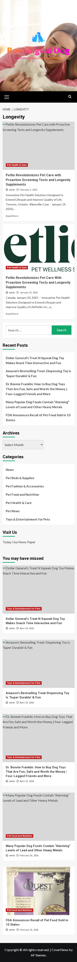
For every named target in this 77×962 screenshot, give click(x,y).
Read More (12, 215)
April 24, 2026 (27, 628)
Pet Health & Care (17, 165)
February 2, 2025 (28, 189)
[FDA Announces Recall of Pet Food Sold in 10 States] (39, 891)
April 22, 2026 (27, 781)
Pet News (13, 511)
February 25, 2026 (29, 929)
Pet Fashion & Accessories (25, 486)
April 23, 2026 (27, 702)
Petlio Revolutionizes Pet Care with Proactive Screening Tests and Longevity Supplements (38, 179)
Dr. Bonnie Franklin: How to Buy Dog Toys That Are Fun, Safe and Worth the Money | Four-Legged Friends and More (36, 389)
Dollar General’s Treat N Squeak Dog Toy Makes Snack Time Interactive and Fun (35, 360)
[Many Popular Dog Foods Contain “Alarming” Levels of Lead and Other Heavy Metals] (39, 817)
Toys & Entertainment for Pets (28, 519)
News (10, 469)
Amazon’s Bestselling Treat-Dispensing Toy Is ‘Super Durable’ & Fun (38, 373)
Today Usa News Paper (19, 542)
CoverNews (60, 950)
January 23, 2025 (29, 292)
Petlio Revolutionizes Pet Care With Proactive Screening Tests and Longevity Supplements (38, 282)
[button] (7, 96)
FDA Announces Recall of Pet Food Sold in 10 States (38, 417)
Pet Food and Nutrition (22, 494)
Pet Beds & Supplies (20, 478)
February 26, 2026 (29, 855)
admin (12, 189)
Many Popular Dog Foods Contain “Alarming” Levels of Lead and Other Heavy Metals (37, 404)
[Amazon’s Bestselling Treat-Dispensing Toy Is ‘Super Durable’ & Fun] (39, 664)
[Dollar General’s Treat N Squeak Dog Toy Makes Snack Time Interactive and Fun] (39, 589)
